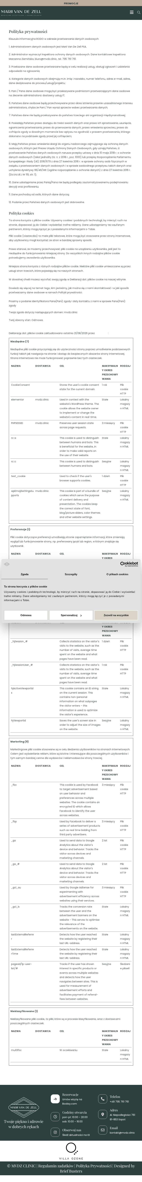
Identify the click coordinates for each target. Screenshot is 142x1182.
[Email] (102, 1129)
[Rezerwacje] (55, 1098)
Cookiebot (101, 333)
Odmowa (25, 615)
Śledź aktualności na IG (76, 1135)
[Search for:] (138, 13)
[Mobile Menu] (132, 13)
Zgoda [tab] (25, 574)
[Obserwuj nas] (55, 1132)
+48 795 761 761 (119, 1101)
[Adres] (102, 1114)
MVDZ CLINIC (24, 1165)
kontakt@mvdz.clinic (122, 1132)
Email (114, 1128)
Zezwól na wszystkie (116, 615)
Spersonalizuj (69, 615)
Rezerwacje (70, 1094)
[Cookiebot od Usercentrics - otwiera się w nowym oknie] (123, 564)
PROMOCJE (71, 3)
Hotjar (38, 641)
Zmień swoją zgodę (20, 324)
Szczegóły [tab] (71, 574)
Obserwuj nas (71, 1130)
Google (39, 438)
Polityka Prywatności (94, 1165)
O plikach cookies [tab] (117, 574)
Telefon (115, 1097)
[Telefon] (102, 1098)
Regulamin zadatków (55, 1165)
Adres (114, 1110)
